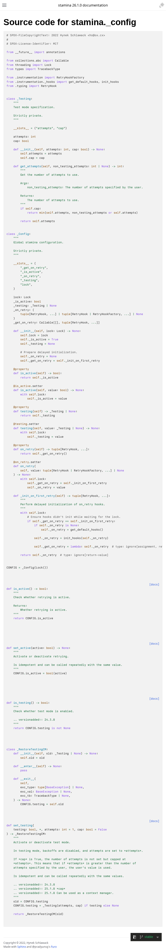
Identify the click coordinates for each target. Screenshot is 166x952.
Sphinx (21, 947)
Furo (54, 947)
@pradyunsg (40, 947)
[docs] (154, 584)
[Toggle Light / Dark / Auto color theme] (161, 5)
